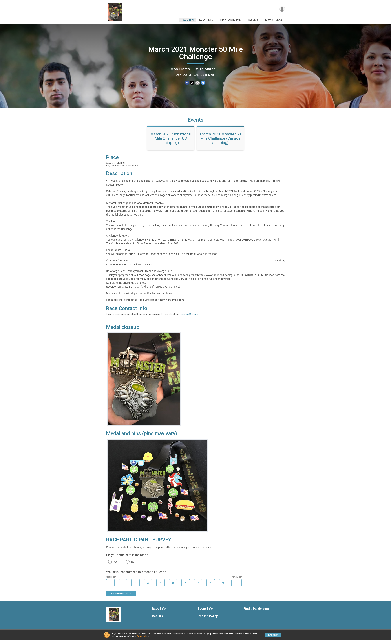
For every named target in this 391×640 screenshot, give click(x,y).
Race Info (188, 19)
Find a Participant (231, 19)
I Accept (273, 634)
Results (253, 19)
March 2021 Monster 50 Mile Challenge (195, 53)
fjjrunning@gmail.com (190, 314)
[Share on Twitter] (192, 83)
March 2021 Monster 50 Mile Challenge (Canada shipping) (220, 138)
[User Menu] (282, 9)
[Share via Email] (197, 83)
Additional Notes (120, 593)
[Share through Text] (203, 83)
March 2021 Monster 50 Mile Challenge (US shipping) (170, 138)
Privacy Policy (142, 636)
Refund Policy (273, 19)
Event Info (206, 19)
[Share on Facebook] (187, 83)
